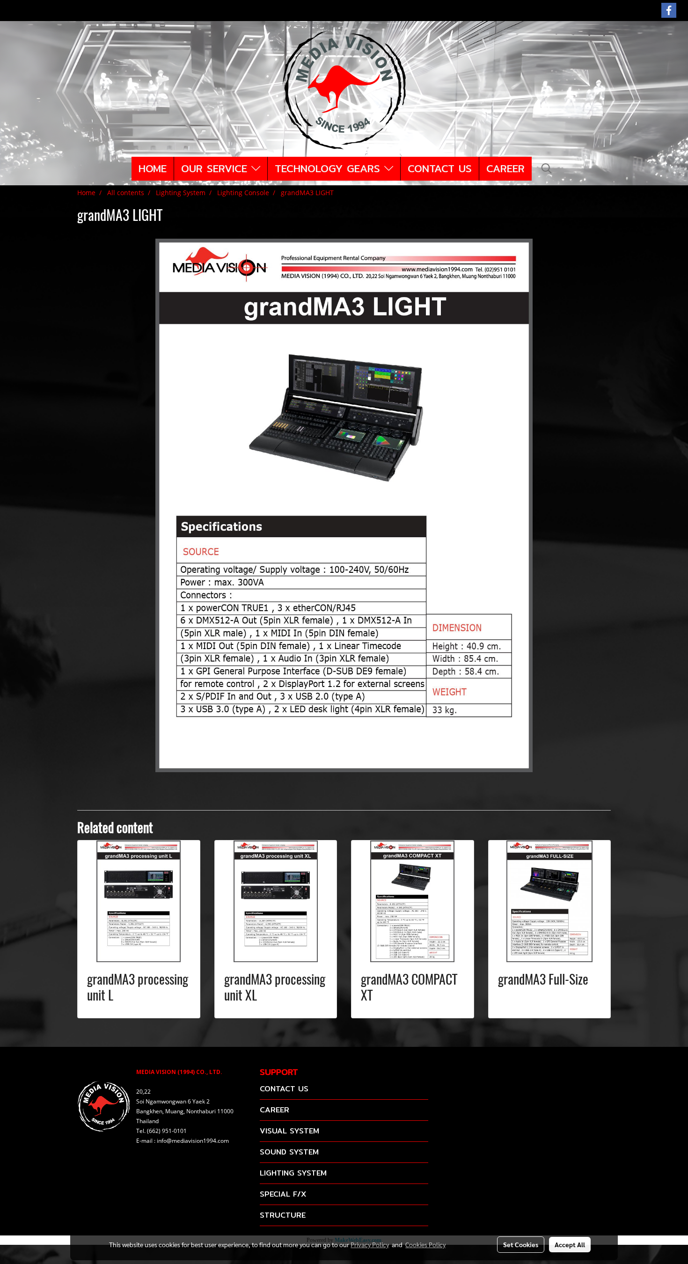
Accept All (570, 1244)
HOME (153, 168)
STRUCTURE (283, 1215)
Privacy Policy (370, 1244)
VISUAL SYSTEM (289, 1131)
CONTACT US (440, 168)
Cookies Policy (425, 1244)
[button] (546, 168)
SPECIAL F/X (283, 1194)
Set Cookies (520, 1244)
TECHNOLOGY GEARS (329, 168)
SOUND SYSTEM (289, 1152)
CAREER (505, 168)
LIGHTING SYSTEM (293, 1173)
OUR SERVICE (216, 168)
